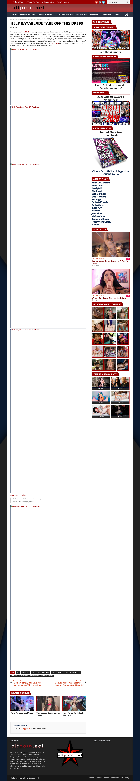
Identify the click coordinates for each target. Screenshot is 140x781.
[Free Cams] (48, 76)
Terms (106, 778)
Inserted (96, 210)
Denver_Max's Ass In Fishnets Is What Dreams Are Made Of (69, 683)
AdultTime (97, 185)
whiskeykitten (47, 676)
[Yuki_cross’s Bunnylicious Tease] (48, 703)
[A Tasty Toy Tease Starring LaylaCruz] (111, 281)
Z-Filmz (95, 224)
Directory (125, 778)
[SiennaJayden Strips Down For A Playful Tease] (111, 244)
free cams (36, 673)
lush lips (45, 673)
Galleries (107, 15)
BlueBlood (97, 191)
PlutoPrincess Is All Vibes (51, 2)
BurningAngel (99, 193)
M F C (53, 673)
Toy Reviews (81, 15)
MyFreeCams (63, 673)
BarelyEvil (97, 188)
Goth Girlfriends (100, 202)
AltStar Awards (27, 15)
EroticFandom (99, 196)
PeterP (96, 265)
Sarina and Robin (100, 218)
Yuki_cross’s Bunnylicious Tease (48, 714)
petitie (14, 676)
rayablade (23, 676)
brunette (25, 673)
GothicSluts (97, 205)
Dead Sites (115, 778)
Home (14, 15)
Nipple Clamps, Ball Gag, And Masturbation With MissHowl (27, 683)
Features (94, 15)
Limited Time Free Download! (110, 133)
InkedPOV (97, 207)
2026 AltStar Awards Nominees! (110, 98)
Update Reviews (45, 15)
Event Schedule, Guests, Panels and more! (110, 86)
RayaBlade (25, 32)
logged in (26, 729)
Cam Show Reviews (64, 15)
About (91, 778)
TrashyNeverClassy (101, 221)
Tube (117, 15)
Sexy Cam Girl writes (18, 495)
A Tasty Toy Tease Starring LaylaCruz (26, 2)
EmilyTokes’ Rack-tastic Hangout (73, 714)
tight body (34, 676)
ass (18, 673)
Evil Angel (96, 199)
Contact (99, 778)
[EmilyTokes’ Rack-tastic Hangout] (74, 703)
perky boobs (75, 673)
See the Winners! (111, 52)
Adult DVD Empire (101, 182)
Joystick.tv (97, 213)
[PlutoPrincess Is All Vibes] (22, 703)
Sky (16, 27)
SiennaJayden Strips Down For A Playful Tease (110, 262)
